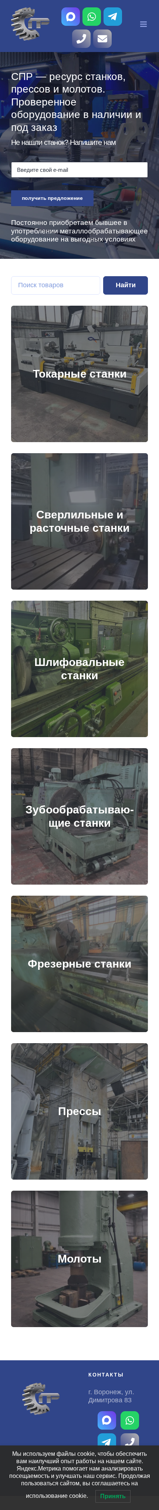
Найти (126, 285)
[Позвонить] (81, 38)
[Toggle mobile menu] (144, 24)
